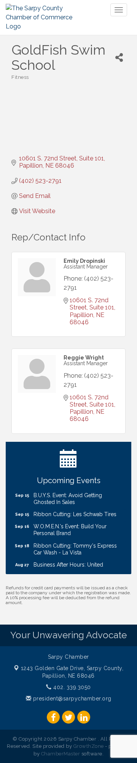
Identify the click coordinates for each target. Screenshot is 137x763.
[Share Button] (119, 57)
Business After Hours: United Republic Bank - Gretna (68, 565)
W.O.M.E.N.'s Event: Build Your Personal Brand (70, 526)
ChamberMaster (60, 754)
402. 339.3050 (71, 687)
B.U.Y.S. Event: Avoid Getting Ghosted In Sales (67, 495)
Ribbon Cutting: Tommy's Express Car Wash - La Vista (75, 546)
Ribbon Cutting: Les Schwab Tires (74, 511)
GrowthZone (88, 746)
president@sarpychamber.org (71, 698)
